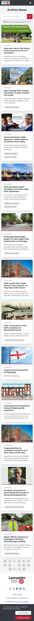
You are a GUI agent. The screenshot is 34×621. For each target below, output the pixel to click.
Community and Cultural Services (14, 340)
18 (5, 565)
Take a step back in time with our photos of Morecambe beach (15, 327)
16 (23, 561)
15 (19, 561)
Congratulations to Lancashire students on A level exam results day (15, 450)
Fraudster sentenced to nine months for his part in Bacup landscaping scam (16, 492)
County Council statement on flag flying (16, 371)
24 (10, 569)
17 (28, 561)
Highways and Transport (12, 107)
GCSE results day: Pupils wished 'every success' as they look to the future (15, 285)
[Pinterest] (20, 589)
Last (24, 569)
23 (28, 565)
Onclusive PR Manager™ (21, 601)
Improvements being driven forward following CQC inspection (17, 408)
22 (23, 565)
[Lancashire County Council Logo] (17, 580)
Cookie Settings (17, 594)
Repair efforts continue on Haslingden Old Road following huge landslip (16, 539)
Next (19, 569)
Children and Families (11, 153)
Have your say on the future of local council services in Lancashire (17, 50)
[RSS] (24, 589)
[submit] (30, 16)
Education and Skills (10, 157)
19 (9, 565)
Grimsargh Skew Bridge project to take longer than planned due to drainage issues (16, 240)
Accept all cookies (23, 618)
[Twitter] (13, 589)
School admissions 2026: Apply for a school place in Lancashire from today (16, 139)
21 (19, 565)
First (5, 561)
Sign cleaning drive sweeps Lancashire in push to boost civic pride (17, 92)
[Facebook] (10, 589)
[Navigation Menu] (30, 3)
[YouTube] (17, 589)
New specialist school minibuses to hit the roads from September (16, 189)
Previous (10, 561)
